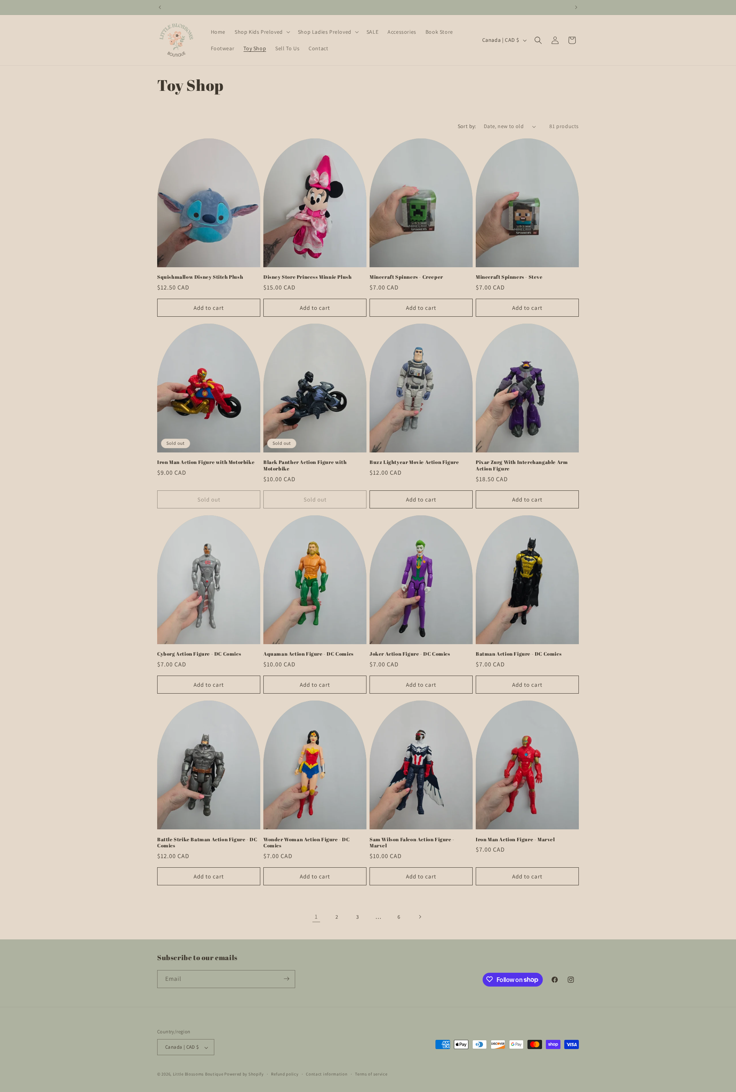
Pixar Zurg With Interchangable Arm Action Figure (522, 465)
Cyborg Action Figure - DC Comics (199, 654)
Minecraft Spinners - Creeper (406, 277)
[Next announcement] (576, 7)
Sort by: (467, 126)
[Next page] (419, 916)
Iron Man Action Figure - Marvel (515, 839)
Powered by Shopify (244, 1074)
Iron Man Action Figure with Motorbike (206, 462)
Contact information (326, 1074)
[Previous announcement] (159, 7)
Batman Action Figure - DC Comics (519, 654)
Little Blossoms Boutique (198, 1074)
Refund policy (284, 1074)
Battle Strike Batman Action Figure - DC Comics (207, 842)
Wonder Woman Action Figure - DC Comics (306, 842)
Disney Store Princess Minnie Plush (307, 277)
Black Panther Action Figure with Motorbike (305, 465)
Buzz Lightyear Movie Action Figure (414, 462)
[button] (261, 32)
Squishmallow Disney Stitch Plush (200, 277)
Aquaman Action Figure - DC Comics (308, 654)
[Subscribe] (286, 979)
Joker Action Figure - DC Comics (410, 654)
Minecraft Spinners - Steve (509, 277)
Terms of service (371, 1074)
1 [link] (316, 917)
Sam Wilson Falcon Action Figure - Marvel (412, 842)
